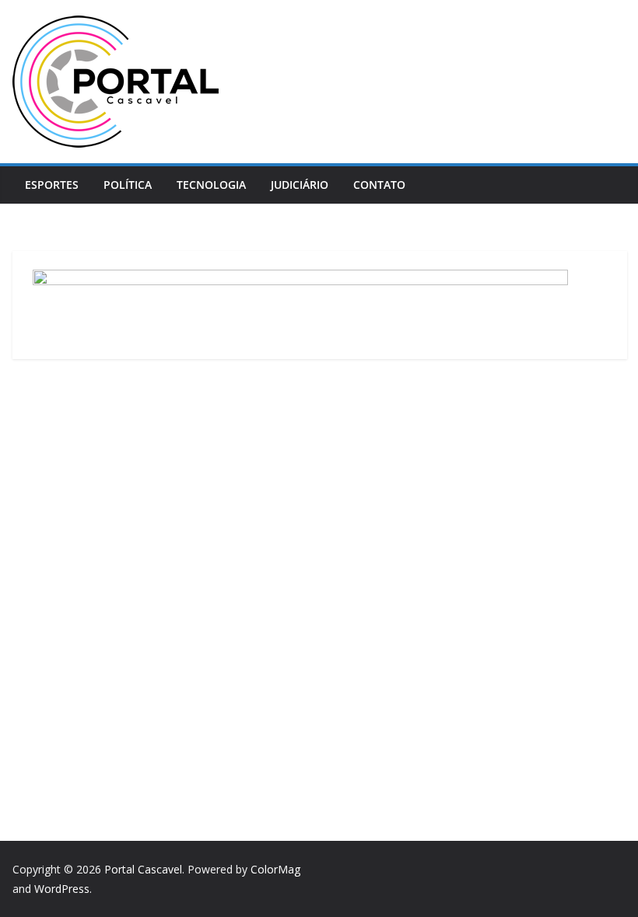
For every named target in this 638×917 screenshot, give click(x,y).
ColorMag (275, 869)
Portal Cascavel (143, 869)
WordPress (61, 888)
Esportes (52, 184)
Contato (379, 184)
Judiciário (299, 184)
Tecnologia (211, 184)
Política (127, 184)
